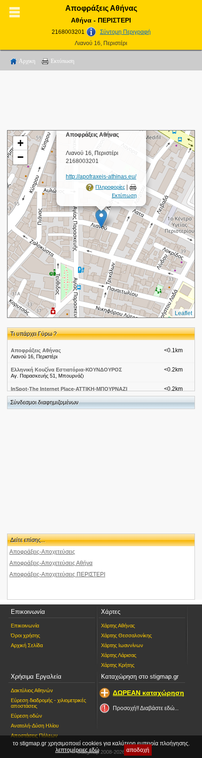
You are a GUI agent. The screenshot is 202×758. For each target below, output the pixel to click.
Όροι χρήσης (25, 635)
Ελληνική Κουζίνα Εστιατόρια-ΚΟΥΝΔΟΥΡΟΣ (66, 369)
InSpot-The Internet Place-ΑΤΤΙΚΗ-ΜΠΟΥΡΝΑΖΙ (69, 389)
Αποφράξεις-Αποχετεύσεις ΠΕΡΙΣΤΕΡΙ (57, 574)
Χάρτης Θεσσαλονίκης (126, 635)
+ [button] (20, 143)
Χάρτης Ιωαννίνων (122, 645)
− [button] (20, 157)
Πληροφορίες (110, 187)
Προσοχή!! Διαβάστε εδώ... (146, 708)
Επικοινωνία (25, 625)
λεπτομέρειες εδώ (77, 750)
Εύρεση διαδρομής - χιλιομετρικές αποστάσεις (48, 703)
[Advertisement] (101, 101)
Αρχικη (27, 61)
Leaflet (183, 313)
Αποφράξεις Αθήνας (36, 350)
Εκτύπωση (62, 61)
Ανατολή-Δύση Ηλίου (35, 725)
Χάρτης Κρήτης (117, 665)
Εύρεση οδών (26, 716)
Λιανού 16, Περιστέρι (101, 43)
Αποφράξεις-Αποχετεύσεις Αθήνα (51, 563)
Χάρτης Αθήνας (118, 625)
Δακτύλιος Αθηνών (32, 690)
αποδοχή (137, 750)
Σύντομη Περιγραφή (125, 32)
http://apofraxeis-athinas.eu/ (101, 176)
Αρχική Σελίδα (27, 645)
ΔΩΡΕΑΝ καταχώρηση (148, 692)
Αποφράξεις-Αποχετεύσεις (42, 552)
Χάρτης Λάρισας (118, 655)
